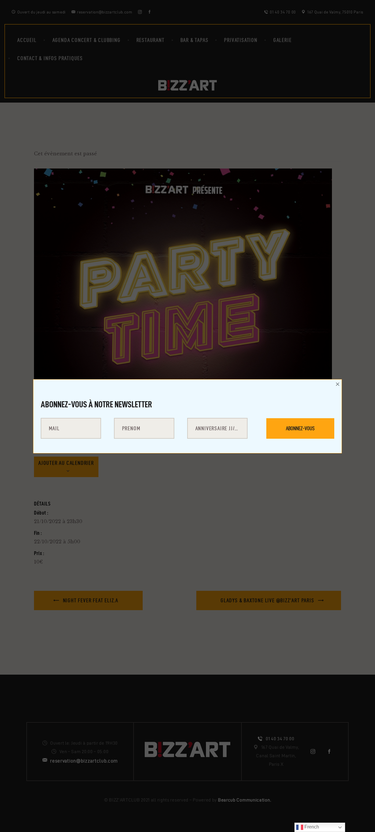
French (311, 826)
